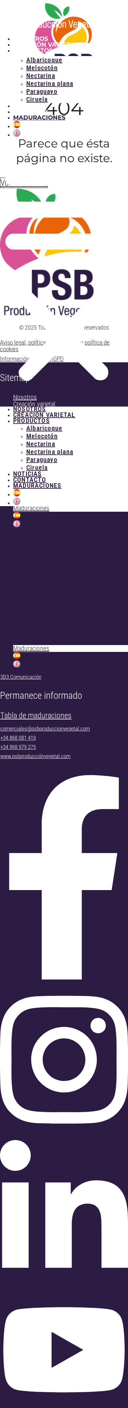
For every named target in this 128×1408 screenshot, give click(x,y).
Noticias (28, 105)
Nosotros (30, 38)
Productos (26, 551)
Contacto (30, 111)
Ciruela (37, 99)
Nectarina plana (60, 599)
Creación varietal (45, 44)
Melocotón (49, 573)
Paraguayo (49, 612)
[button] (64, 272)
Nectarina (47, 586)
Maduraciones (39, 117)
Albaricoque (52, 561)
